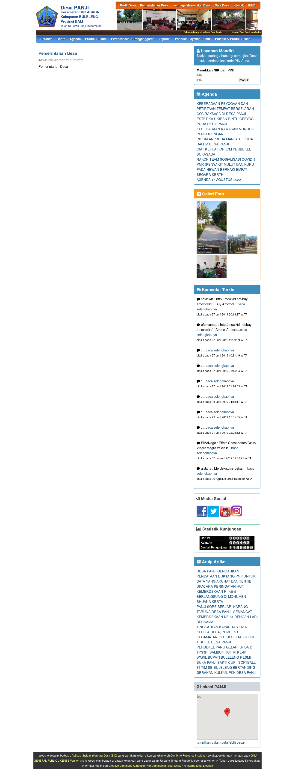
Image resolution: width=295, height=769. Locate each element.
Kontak (239, 5)
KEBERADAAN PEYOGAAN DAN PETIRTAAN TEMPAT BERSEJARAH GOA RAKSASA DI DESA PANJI (225, 108)
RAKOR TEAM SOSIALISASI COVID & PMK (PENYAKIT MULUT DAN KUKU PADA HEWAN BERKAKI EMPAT (226, 164)
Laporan (165, 39)
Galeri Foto (212, 194)
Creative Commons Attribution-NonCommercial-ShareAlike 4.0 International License (161, 765)
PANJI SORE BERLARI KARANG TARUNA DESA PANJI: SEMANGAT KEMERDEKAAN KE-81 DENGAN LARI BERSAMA (227, 614)
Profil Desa (128, 5)
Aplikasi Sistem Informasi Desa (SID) (94, 755)
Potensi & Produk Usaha (232, 39)
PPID (252, 5)
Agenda (75, 39)
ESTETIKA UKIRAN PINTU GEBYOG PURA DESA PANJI (225, 121)
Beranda (46, 39)
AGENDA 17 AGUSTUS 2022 (219, 179)
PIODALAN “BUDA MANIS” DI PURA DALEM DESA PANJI (225, 141)
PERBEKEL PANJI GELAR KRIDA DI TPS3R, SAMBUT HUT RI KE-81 (225, 649)
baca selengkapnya (220, 350)
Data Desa (222, 5)
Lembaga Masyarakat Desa (191, 5)
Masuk (244, 80)
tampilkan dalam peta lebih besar (221, 742)
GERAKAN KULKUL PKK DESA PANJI (226, 672)
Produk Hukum (96, 39)
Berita (61, 39)
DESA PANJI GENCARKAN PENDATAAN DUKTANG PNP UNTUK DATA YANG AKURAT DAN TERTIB (226, 576)
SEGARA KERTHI (210, 174)
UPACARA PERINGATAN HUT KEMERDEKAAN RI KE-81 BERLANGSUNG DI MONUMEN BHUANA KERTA (221, 594)
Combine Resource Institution (189, 755)
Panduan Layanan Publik (193, 39)
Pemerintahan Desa (154, 5)
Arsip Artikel (214, 562)
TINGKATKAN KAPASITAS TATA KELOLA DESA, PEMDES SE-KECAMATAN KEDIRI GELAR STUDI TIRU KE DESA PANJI (225, 634)
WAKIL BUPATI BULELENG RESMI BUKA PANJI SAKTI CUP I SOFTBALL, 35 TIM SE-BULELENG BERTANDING (227, 662)
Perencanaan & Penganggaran (132, 39)
